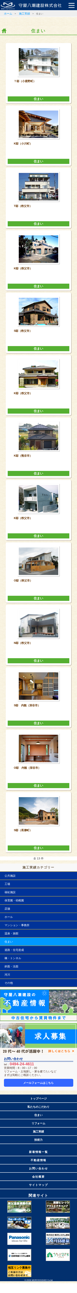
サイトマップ (38, 1184)
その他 (9, 982)
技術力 (38, 1139)
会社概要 (38, 1176)
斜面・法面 (11, 966)
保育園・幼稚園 (14, 900)
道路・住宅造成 (14, 949)
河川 (7, 974)
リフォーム (38, 1123)
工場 (7, 883)
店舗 (7, 908)
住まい (38, 99)
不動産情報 (38, 1160)
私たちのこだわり (38, 1106)
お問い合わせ (38, 1168)
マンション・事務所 (17, 925)
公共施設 (10, 875)
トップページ (38, 1098)
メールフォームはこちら (38, 1082)
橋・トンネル (13, 958)
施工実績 (24, 13)
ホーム (8, 13)
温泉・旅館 (11, 933)
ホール (9, 916)
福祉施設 (10, 892)
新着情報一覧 (38, 1151)
